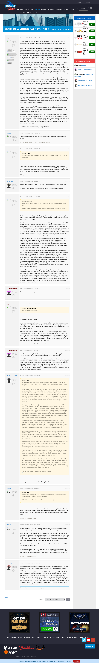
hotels (30, 9)
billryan (9, 563)
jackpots (51, 9)
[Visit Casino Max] (49, 622)
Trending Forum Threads (83, 61)
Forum (60, 29)
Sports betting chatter (85, 85)
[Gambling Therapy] (10, 652)
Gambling (68, 29)
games (43, 9)
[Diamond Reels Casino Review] (80, 44)
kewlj (9, 38)
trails (29, 12)
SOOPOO (10, 181)
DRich (9, 133)
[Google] (93, 640)
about (69, 637)
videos (72, 9)
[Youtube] (88, 640)
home (8, 637)
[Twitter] (84, 640)
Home (54, 29)
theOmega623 (12, 376)
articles (14, 637)
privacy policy (84, 637)
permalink (67, 37)
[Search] (91, 9)
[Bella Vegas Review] (80, 52)
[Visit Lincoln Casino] (79, 622)
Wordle (83, 65)
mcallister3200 (12, 288)
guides (65, 9)
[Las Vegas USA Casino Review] (80, 24)
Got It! (77, 661)
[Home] (18, 10)
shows (22, 12)
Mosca (9, 488)
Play (92, 24)
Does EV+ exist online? (85, 80)
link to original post (27, 473)
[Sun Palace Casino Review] (80, 31)
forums (37, 9)
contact (75, 637)
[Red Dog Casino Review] (80, 37)
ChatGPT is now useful (85, 70)
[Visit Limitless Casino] (19, 622)
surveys (59, 9)
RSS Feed (9, 598)
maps (63, 637)
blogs (35, 12)
